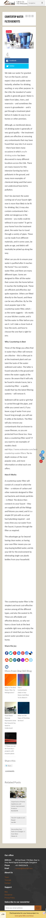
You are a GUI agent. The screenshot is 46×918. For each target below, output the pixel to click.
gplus (41, 461)
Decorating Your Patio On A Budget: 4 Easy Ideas (18, 832)
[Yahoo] (23, 660)
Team (7, 877)
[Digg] (15, 660)
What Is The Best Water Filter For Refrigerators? (10, 690)
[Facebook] (6, 653)
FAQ (6, 892)
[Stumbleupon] (6, 660)
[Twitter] (11, 653)
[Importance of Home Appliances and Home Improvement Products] (18, 793)
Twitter (43, 452)
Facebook (41, 455)
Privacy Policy (10, 898)
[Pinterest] (23, 653)
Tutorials (8, 880)
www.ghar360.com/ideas (24, 916)
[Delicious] (31, 653)
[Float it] (31, 660)
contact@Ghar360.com (24, 868)
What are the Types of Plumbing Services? (23, 718)
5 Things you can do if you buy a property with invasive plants (10, 750)
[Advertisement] (24, 580)
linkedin (43, 458)
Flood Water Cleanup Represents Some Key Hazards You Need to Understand (10, 722)
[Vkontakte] (6, 667)
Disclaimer (8, 895)
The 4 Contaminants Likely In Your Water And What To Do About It (23, 693)
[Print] (27, 660)
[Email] (11, 660)
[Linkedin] (19, 653)
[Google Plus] (15, 653)
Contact (7, 883)
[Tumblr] (19, 660)
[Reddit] (27, 653)
